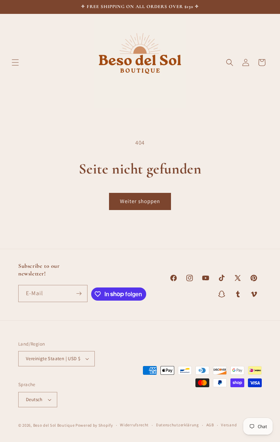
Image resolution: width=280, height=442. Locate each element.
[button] (15, 62)
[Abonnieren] (79, 293)
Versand (229, 424)
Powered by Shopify (94, 425)
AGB (210, 424)
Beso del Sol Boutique (54, 425)
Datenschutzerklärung (177, 424)
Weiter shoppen (140, 201)
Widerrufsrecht (134, 424)
